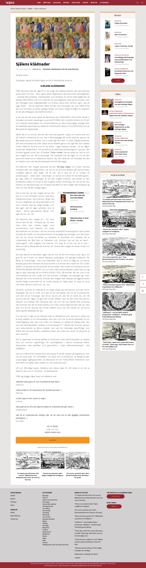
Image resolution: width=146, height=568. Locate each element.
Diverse (45, 543)
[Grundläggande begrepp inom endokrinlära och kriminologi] (108, 58)
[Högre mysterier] (108, 24)
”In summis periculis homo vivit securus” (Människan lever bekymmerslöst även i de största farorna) (118, 201)
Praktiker (13, 502)
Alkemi (45, 521)
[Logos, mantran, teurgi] (108, 47)
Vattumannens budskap (76, 208)
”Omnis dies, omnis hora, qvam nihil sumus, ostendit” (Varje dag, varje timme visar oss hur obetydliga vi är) (118, 344)
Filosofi (45, 498)
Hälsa (44, 538)
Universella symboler (49, 504)
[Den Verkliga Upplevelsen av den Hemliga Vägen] (108, 125)
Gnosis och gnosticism (50, 500)
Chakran (45, 530)
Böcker (12, 499)
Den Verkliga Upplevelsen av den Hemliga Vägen (122, 126)
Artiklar (12, 496)
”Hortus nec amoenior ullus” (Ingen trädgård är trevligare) (115, 230)
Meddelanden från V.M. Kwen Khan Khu (64, 69)
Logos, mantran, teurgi (124, 46)
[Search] (136, 2)
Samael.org (14, 519)
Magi (44, 540)
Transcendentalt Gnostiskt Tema (121, 153)
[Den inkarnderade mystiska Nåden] (63, 198)
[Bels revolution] (108, 35)
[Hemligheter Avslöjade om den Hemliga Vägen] (108, 103)
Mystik (45, 536)
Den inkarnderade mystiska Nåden (77, 196)
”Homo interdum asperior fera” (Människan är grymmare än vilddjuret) (118, 286)
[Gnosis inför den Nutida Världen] (108, 139)
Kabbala (45, 523)
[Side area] (141, 2)
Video (12, 505)
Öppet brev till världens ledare (121, 115)
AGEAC (12, 512)
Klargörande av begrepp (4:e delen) (86, 554)
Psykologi (118, 55)
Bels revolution (121, 34)
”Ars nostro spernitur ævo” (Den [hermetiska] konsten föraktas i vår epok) (117, 258)
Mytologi (45, 496)
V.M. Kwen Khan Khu (109, 206)
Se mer (118, 80)
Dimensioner (47, 532)
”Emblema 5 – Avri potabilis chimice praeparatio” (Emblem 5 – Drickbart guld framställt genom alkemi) (117, 315)
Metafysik (46, 69)
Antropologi (46, 510)
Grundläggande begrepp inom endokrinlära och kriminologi (124, 59)
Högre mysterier (121, 23)
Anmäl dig (114, 506)
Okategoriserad (48, 506)
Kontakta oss (115, 496)
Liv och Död (46, 517)
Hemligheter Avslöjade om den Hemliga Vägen (123, 103)
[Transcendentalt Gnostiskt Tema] (108, 153)
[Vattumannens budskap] (63, 210)
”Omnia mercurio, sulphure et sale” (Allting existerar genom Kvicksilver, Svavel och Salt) (89, 541)
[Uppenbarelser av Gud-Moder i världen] (63, 221)
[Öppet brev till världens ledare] (105, 112)
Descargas (46, 502)
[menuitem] (104, 2)
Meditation (46, 534)
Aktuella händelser (121, 69)
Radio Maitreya (15, 516)
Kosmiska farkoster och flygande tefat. (124, 72)
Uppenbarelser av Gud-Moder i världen (79, 219)
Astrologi (46, 525)
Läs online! (46, 508)
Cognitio (77, 558)
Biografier (46, 528)
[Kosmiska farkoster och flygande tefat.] (108, 72)
